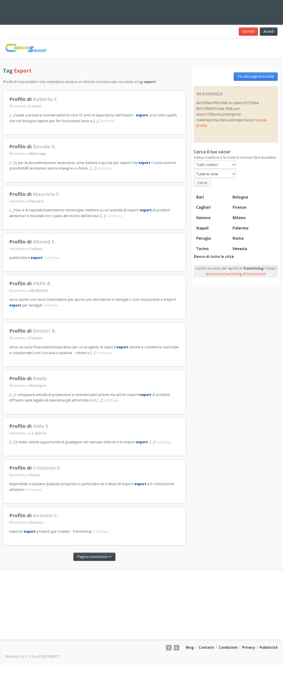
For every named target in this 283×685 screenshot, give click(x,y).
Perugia (203, 238)
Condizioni (228, 647)
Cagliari (203, 207)
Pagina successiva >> (94, 556)
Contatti (206, 647)
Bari (200, 197)
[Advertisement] (170, 11)
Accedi (269, 31)
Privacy (248, 647)
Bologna (240, 197)
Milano (239, 217)
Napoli (202, 228)
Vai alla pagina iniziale (255, 76)
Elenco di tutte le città (214, 256)
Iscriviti (248, 31)
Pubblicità (268, 647)
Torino (202, 248)
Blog (190, 647)
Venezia (239, 248)
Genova (203, 217)
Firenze (239, 207)
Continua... (107, 120)
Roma (238, 238)
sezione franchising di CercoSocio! (238, 273)
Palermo (240, 228)
